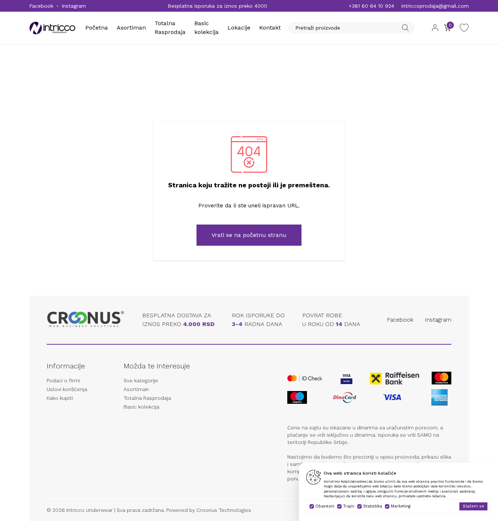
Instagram (74, 6)
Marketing (401, 506)
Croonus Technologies (224, 510)
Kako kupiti (60, 398)
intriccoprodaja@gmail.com (435, 6)
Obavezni (324, 506)
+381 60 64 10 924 (371, 6)
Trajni (348, 506)
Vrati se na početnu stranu (249, 234)
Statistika (372, 506)
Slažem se (473, 506)
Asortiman (131, 27)
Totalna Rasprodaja (147, 398)
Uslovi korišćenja (67, 389)
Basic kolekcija (141, 407)
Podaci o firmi (63, 380)
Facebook (41, 6)
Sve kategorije (141, 380)
